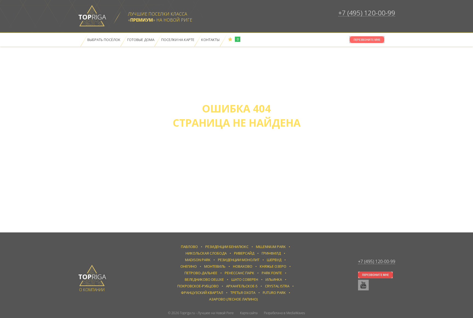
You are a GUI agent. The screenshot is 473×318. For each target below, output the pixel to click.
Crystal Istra (277, 286)
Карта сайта (249, 313)
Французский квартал (202, 292)
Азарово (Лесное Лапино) (233, 299)
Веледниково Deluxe (204, 279)
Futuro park (274, 292)
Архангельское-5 (242, 286)
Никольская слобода (206, 253)
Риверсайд (244, 253)
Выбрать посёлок (103, 39)
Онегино (188, 266)
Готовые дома (140, 39)
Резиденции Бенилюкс (227, 246)
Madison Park (197, 259)
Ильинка (274, 279)
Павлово (189, 246)
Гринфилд (271, 253)
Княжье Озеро (273, 266)
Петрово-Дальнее (200, 272)
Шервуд (274, 259)
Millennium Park (271, 246)
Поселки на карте (177, 39)
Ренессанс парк (239, 272)
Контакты (210, 39)
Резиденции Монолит (238, 259)
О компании (92, 289)
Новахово (242, 266)
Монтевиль (215, 266)
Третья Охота (242, 292)
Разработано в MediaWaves (284, 313)
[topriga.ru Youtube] (363, 285)
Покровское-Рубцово (198, 286)
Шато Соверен (244, 279)
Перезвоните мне (367, 40)
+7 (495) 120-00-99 (366, 12)
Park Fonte (272, 272)
